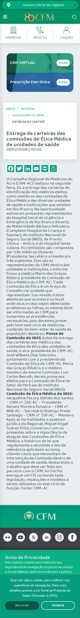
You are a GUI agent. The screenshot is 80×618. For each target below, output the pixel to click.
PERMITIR (58, 605)
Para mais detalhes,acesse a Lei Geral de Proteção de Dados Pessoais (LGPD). (40, 590)
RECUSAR (22, 605)
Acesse (63, 63)
